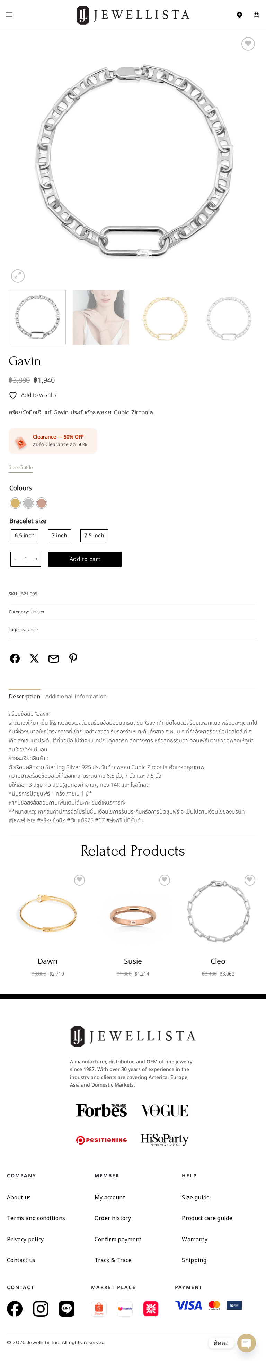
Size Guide (21, 467)
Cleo (218, 961)
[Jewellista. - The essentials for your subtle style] (133, 14)
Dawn (47, 961)
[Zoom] (18, 276)
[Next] (243, 160)
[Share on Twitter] (34, 658)
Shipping (194, 1260)
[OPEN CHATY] (246, 1343)
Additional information (76, 696)
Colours (20, 488)
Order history (113, 1218)
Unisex (37, 612)
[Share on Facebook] (15, 658)
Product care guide (207, 1218)
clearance (28, 629)
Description (25, 696)
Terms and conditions (36, 1218)
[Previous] (22, 160)
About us (19, 1197)
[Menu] (9, 15)
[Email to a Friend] (54, 658)
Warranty (194, 1239)
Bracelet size (27, 521)
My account (110, 1197)
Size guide (196, 1197)
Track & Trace (113, 1260)
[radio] (15, 503)
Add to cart (85, 559)
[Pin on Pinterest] (73, 658)
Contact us (21, 1260)
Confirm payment (118, 1239)
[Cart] (256, 15)
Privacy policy (25, 1239)
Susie (133, 961)
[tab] (25, 697)
